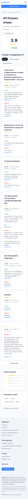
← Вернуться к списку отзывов (10, 408)
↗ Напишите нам (8, 469)
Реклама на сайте (6, 448)
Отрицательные (7, 63)
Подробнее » (7, 100)
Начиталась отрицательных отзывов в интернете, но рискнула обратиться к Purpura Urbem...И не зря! (14, 74)
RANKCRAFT (5, 2)
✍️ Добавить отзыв (9, 33)
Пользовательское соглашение (10, 430)
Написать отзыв (14, 6)
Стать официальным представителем (12, 446)
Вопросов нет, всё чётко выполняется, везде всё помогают (13, 127)
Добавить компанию (7, 443)
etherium (7, 295)
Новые (5, 59)
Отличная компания (12, 161)
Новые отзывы (5, 456)
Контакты (4, 427)
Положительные (14, 59)
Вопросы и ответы (6, 435)
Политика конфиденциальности (10, 432)
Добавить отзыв (6, 459)
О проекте (4, 425)
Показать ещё (14, 363)
